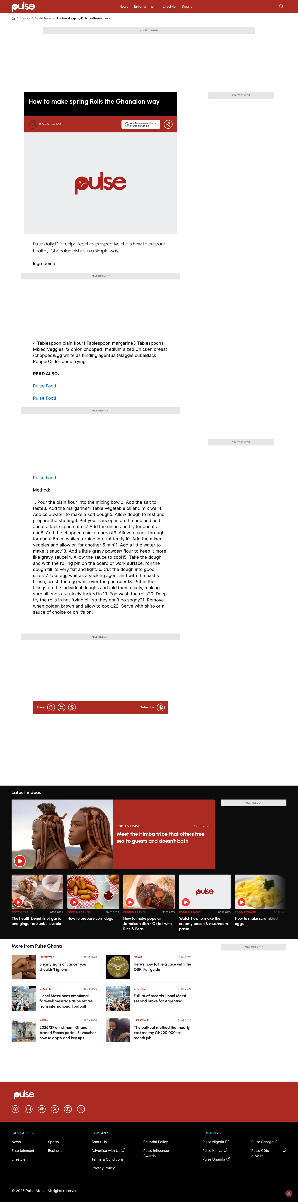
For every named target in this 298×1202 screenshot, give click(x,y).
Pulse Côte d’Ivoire (260, 1153)
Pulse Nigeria (213, 1142)
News (124, 6)
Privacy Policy (103, 1168)
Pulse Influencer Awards (156, 1153)
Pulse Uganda (213, 1159)
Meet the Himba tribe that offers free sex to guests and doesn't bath (160, 837)
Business (55, 1150)
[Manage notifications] (288, 1193)
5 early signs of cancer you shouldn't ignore (62, 967)
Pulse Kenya (212, 1150)
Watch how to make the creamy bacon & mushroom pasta (203, 923)
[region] (149, 904)
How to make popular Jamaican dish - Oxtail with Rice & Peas (147, 923)
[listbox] (149, 904)
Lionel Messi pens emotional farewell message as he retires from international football (66, 1001)
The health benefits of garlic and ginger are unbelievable (36, 921)
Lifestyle (169, 6)
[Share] (168, 124)
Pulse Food (44, 386)
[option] (37, 905)
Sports (187, 6)
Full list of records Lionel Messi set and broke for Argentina (160, 998)
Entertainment (145, 6)
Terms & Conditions (107, 1159)
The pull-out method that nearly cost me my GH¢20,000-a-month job (162, 1032)
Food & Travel (42, 18)
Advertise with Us (105, 1150)
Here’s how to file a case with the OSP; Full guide (162, 967)
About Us (99, 1142)
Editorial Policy (155, 1142)
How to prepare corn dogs (90, 918)
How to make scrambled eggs (256, 921)
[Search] (281, 6)
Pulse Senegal (262, 1142)
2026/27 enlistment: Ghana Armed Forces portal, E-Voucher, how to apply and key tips (68, 1032)
